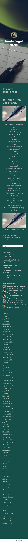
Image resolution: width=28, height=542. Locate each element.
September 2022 (7, 386)
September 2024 (7, 342)
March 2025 (6, 332)
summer (5, 499)
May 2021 (5, 427)
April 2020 (6, 447)
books (4, 466)
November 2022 (7, 380)
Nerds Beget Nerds (14, 43)
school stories (7, 492)
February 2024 (7, 352)
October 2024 (6, 339)
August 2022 (6, 388)
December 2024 (7, 334)
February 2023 (7, 373)
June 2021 (5, 424)
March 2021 (6, 432)
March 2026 (6, 324)
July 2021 (5, 422)
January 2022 (6, 406)
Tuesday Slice (7, 502)
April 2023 (5, 368)
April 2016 (5, 455)
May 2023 (5, 365)
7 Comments (7, 237)
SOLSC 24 (5, 494)
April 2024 (5, 347)
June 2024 (5, 344)
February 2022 (7, 404)
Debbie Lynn (11, 286)
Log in (4, 516)
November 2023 (7, 355)
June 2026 (5, 321)
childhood (5, 469)
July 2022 (5, 391)
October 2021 (6, 414)
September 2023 (7, 360)
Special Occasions (8, 497)
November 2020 (7, 442)
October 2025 (7, 326)
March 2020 (6, 450)
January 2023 (6, 375)
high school (6, 476)
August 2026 (6, 316)
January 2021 (6, 437)
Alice (5, 235)
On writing (6, 484)
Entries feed (6, 518)
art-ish (4, 463)
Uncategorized (13, 235)
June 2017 (5, 452)
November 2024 (7, 337)
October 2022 (7, 383)
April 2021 (5, 429)
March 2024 (6, 349)
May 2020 (5, 445)
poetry (4, 489)
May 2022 (5, 396)
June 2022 (5, 393)
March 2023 (6, 370)
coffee (4, 471)
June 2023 (5, 362)
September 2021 (7, 416)
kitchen (5, 481)
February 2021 (7, 434)
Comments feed (7, 521)
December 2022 (7, 378)
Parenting (5, 487)
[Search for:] (12, 246)
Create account (7, 513)
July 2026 (5, 319)
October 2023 (7, 357)
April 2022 (5, 398)
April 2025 (5, 329)
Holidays (5, 479)
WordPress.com (7, 523)
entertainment (7, 474)
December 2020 (7, 440)
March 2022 (6, 401)
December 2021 (7, 409)
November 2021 (7, 411)
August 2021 (6, 419)
